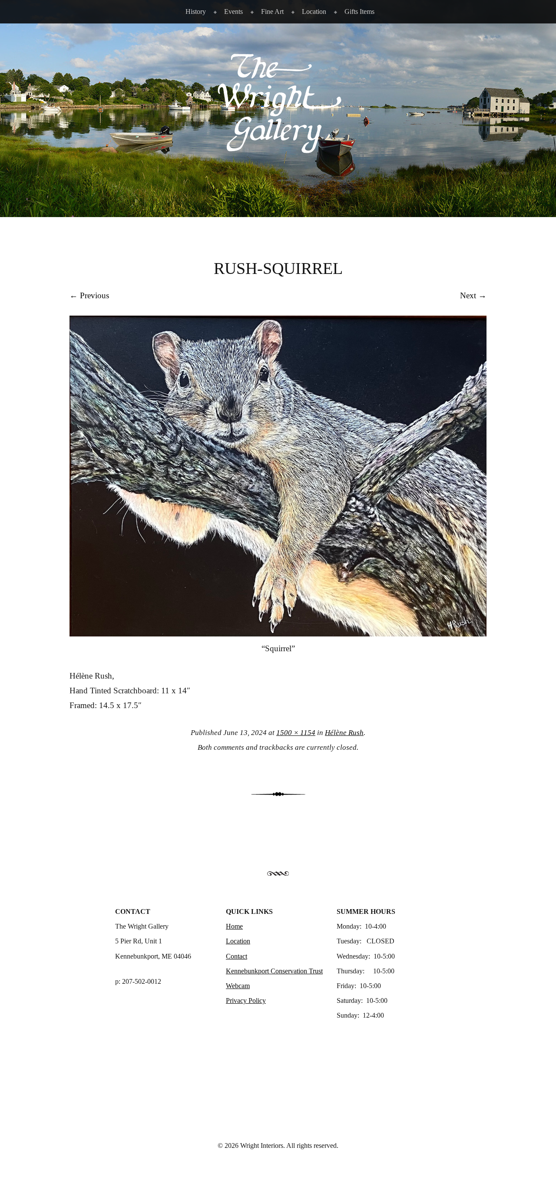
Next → (473, 295)
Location (314, 11)
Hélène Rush (344, 733)
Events (233, 11)
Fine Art (272, 11)
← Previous (89, 295)
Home (234, 926)
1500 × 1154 (295, 733)
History (195, 11)
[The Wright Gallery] (278, 149)
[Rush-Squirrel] (278, 633)
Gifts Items (359, 11)
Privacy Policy (246, 1000)
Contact (236, 956)
